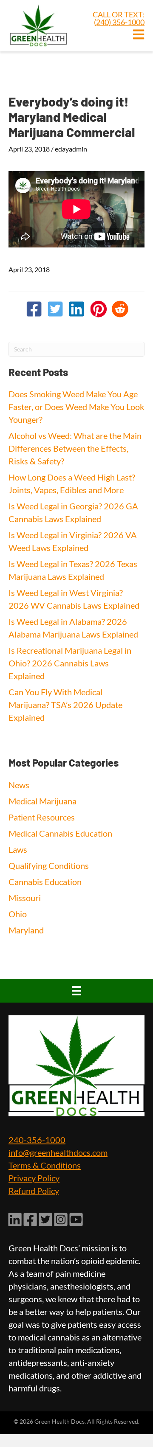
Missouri (24, 898)
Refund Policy (33, 1191)
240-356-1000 (36, 1140)
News (18, 785)
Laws (17, 849)
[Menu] (76, 991)
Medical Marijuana (42, 801)
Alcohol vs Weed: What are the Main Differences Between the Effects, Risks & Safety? (75, 448)
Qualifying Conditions (48, 865)
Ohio (17, 914)
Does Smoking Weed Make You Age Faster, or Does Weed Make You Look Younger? (76, 406)
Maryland (26, 930)
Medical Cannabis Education (60, 833)
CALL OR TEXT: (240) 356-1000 (118, 18)
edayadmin (71, 149)
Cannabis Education (45, 882)
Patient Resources (41, 817)
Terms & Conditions (44, 1165)
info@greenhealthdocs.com (58, 1152)
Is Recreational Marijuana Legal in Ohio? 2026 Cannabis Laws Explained (69, 663)
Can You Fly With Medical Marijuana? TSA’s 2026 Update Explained (65, 704)
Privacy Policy (34, 1178)
